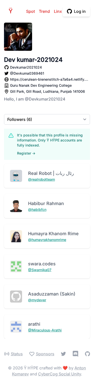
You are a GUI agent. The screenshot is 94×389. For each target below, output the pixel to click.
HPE (12, 11)
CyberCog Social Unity (59, 373)
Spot (30, 11)
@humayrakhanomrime (47, 239)
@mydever (37, 300)
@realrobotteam (41, 179)
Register (26, 153)
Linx (58, 11)
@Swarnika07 (39, 270)
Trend (44, 11)
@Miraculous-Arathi (45, 330)
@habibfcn (37, 209)
